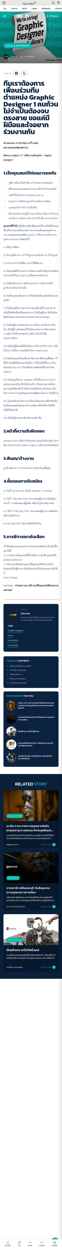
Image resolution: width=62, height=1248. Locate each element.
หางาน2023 (13, 640)
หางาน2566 (13, 645)
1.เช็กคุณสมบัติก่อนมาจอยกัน (20, 666)
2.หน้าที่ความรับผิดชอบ (18, 670)
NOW (24, 8)
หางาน (10, 635)
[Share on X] (24, 73)
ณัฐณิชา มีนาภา (12, 844)
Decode (14, 56)
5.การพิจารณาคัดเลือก (18, 683)
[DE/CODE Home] (22, 16)
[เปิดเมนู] (4, 16)
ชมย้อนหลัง (46, 8)
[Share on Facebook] (16, 73)
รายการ (14, 8)
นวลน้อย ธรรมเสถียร (14, 967)
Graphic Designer (15, 630)
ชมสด (34, 8)
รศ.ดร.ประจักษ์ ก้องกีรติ (15, 906)
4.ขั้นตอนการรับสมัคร (18, 679)
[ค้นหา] (39, 16)
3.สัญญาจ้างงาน (16, 674)
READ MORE (46, 844)
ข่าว (4, 8)
